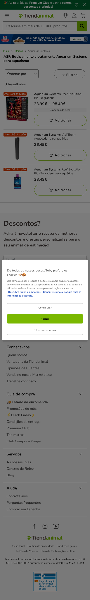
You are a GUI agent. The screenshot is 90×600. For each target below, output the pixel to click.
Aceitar (45, 318)
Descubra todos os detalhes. (25, 292)
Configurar (45, 307)
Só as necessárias (45, 330)
